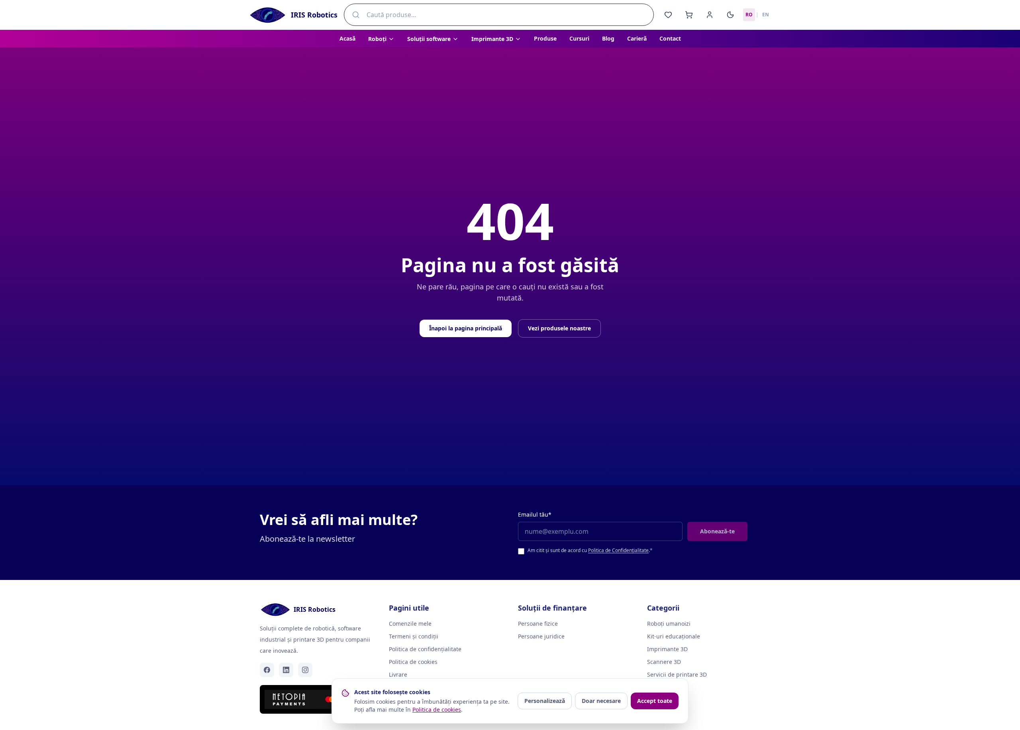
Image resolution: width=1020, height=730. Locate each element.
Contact (670, 38)
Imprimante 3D (667, 649)
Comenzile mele (410, 623)
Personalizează (544, 701)
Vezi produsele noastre (559, 328)
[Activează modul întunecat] (730, 15)
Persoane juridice (541, 636)
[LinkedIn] (286, 670)
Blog (608, 38)
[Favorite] (668, 15)
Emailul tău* (534, 514)
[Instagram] (305, 670)
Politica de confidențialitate (425, 649)
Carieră (637, 38)
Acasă (347, 38)
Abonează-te (717, 531)
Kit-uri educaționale (673, 636)
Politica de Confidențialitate (618, 550)
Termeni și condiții (413, 636)
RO (749, 14)
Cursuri (579, 38)
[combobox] (499, 15)
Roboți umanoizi (668, 623)
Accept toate (654, 701)
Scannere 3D (664, 662)
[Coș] (689, 15)
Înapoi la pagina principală (465, 328)
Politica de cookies (413, 662)
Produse (545, 38)
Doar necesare (601, 701)
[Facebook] (267, 670)
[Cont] (710, 15)
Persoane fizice (538, 623)
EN (765, 14)
